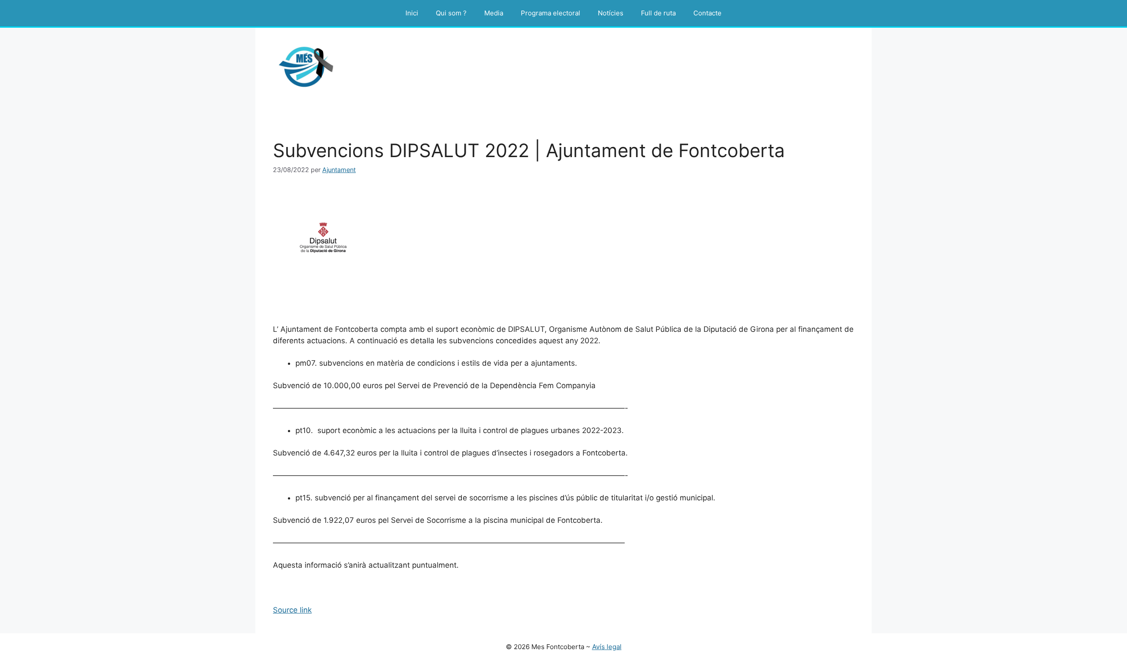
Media (493, 13)
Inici (411, 13)
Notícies (610, 13)
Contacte (707, 13)
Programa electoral (550, 13)
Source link (292, 610)
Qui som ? (451, 13)
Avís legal (607, 647)
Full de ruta (658, 13)
